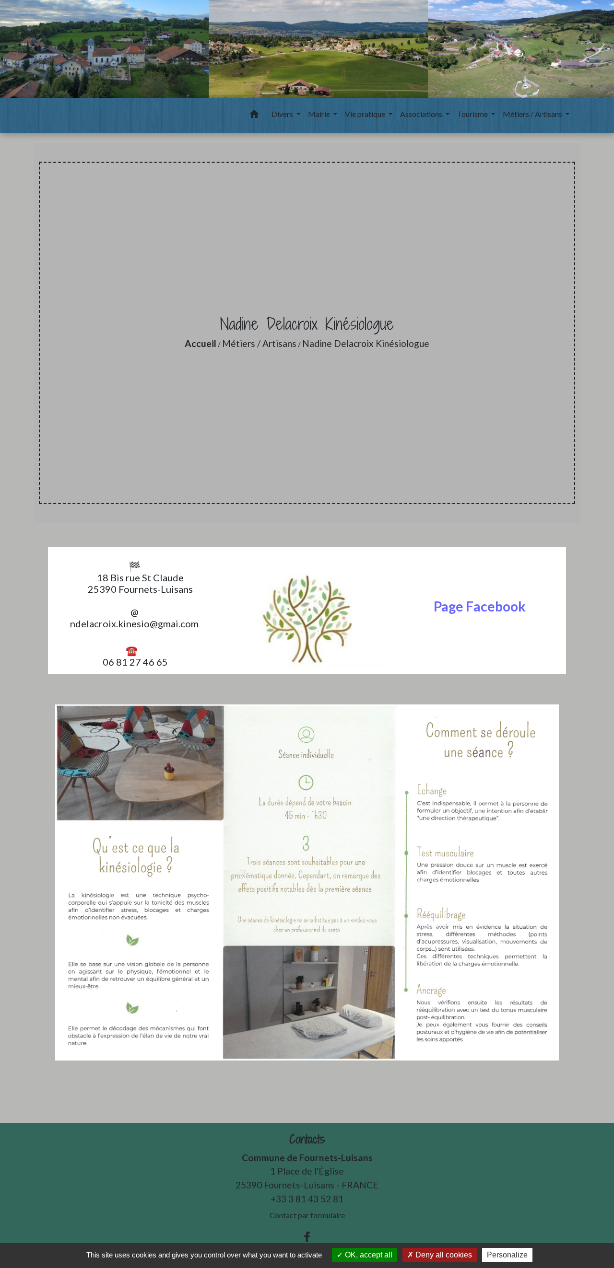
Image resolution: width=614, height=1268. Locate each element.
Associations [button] (422, 113)
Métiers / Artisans (259, 343)
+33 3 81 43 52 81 (307, 1198)
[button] (254, 115)
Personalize (507, 1255)
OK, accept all (367, 1255)
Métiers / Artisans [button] (533, 113)
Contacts (307, 1139)
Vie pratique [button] (366, 113)
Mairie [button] (319, 113)
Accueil (200, 343)
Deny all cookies (442, 1255)
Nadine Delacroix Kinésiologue (365, 343)
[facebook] (307, 1237)
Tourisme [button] (473, 113)
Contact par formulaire (307, 1215)
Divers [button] (283, 113)
